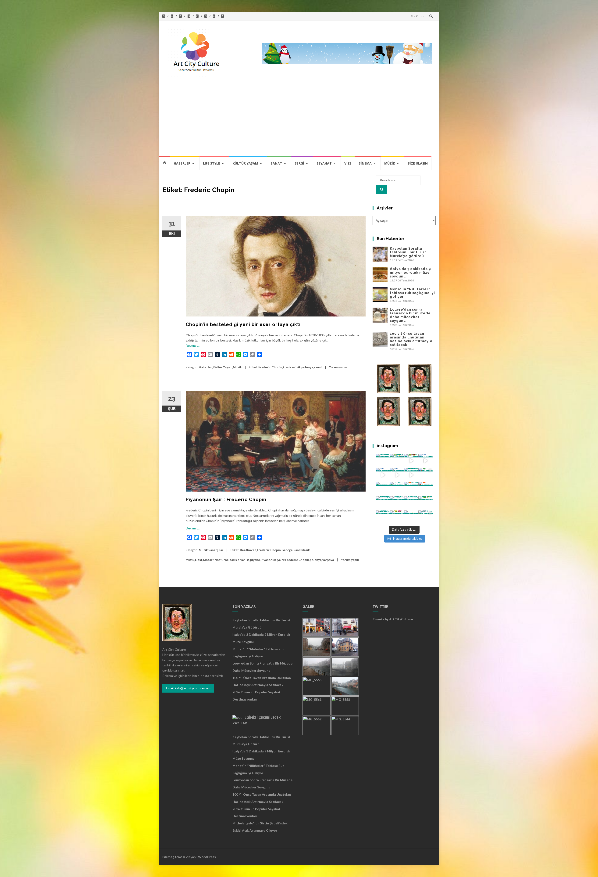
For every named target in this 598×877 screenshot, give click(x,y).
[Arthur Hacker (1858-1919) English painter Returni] (383, 461)
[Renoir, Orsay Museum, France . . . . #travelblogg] (411, 503)
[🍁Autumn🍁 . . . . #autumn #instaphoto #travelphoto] (425, 489)
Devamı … (192, 346)
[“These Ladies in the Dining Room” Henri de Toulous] (383, 489)
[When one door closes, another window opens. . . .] (383, 517)
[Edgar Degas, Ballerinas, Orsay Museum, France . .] (397, 503)
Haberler (182, 163)
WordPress (207, 857)
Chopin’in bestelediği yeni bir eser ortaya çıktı (243, 324)
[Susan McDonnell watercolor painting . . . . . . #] (397, 489)
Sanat (276, 163)
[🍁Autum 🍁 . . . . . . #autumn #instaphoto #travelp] (411, 489)
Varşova (328, 560)
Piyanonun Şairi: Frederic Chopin (226, 499)
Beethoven (248, 550)
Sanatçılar (215, 550)
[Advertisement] (299, 121)
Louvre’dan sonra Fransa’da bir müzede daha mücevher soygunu (410, 315)
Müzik (389, 163)
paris (233, 560)
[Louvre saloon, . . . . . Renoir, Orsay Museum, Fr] (383, 503)
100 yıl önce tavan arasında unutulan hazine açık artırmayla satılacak (411, 339)
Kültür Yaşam (245, 163)
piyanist (243, 560)
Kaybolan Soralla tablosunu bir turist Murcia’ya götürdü (408, 252)
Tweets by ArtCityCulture (393, 619)
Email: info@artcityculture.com (188, 688)
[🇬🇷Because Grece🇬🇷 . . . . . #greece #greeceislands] (397, 475)
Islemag (168, 857)
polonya (307, 367)
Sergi (299, 163)
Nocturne (221, 560)
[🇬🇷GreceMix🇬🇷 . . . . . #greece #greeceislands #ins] (425, 461)
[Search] (381, 189)
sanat (318, 367)
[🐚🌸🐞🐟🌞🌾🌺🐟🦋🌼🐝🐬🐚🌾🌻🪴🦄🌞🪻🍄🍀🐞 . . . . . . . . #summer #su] (411, 461)
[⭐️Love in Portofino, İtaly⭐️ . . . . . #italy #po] (411, 517)
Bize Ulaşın (418, 163)
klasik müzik (292, 367)
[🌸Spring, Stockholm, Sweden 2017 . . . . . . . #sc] (425, 517)
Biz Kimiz (417, 16)
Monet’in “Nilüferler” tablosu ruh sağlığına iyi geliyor (412, 292)
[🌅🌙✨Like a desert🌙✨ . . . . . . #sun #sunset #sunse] (397, 461)
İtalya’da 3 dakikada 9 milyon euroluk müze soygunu (410, 272)
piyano (255, 560)
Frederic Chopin (270, 367)
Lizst (198, 560)
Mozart (208, 560)
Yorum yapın (338, 367)
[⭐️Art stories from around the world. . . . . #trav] (411, 475)
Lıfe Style (211, 163)
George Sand (291, 550)
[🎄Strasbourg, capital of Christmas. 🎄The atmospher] (425, 475)
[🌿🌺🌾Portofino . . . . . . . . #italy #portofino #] (397, 517)
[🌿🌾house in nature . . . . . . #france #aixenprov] (425, 503)
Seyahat (324, 163)
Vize (348, 163)
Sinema (365, 163)
